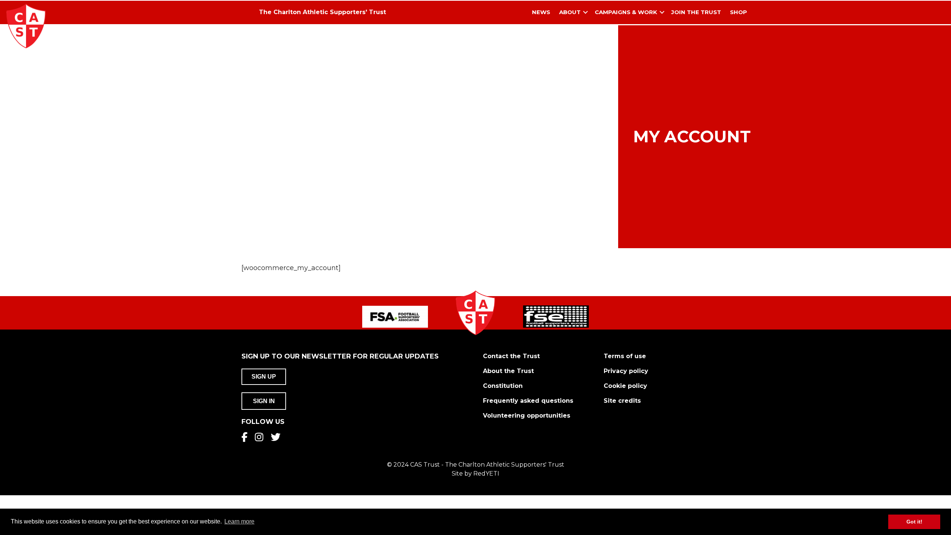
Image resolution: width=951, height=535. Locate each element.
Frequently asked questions (528, 400)
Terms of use (625, 356)
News (541, 12)
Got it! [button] (914, 522)
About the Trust (508, 370)
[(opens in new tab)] (395, 316)
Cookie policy (625, 385)
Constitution (503, 385)
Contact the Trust (511, 356)
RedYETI (486, 473)
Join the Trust (696, 12)
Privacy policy (626, 370)
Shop (738, 12)
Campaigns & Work (626, 12)
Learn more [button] (239, 521)
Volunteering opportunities (526, 415)
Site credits (622, 400)
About (570, 12)
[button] (585, 12)
